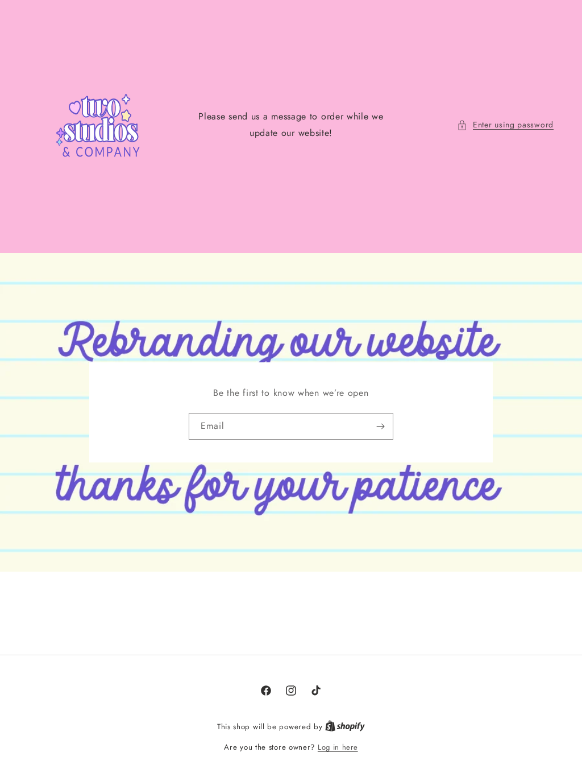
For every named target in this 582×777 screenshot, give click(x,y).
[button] (505, 125)
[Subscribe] (380, 426)
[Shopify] (345, 726)
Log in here (338, 747)
